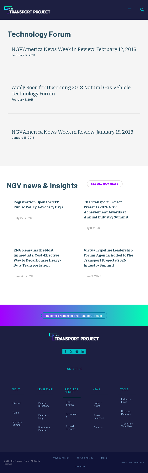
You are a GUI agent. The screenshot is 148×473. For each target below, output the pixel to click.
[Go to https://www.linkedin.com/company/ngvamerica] (83, 351)
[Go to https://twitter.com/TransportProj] (71, 351)
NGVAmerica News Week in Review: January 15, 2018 (72, 132)
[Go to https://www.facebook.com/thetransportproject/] (65, 351)
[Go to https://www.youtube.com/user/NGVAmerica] (77, 351)
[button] (74, 315)
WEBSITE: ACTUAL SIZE (132, 462)
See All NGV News (104, 183)
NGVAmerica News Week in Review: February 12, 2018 (74, 49)
